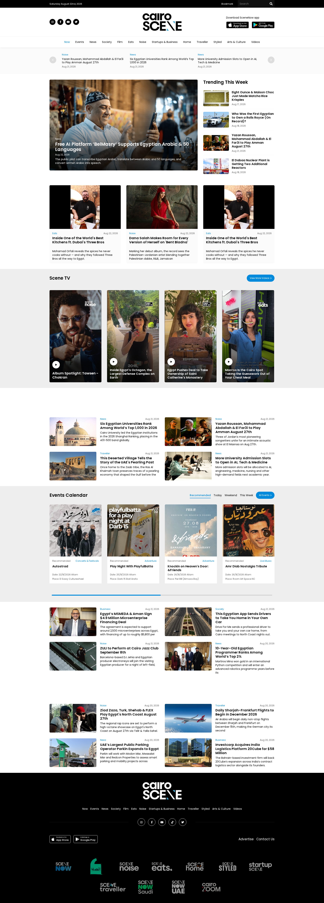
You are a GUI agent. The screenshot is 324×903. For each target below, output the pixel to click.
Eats (131, 42)
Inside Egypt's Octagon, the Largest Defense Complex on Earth (132, 373)
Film (120, 42)
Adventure (150, 560)
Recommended (200, 495)
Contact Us (265, 839)
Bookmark (227, 3)
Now (67, 42)
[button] (271, 60)
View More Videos (259, 278)
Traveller (202, 42)
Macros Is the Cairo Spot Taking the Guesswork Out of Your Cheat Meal (247, 373)
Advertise (246, 839)
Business (203, 54)
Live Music (266, 560)
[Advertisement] (162, 402)
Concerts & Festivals (87, 560)
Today (218, 495)
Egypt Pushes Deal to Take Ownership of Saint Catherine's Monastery (187, 373)
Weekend (231, 495)
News (93, 42)
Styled (218, 42)
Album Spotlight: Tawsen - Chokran (75, 375)
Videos (255, 42)
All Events (264, 495)
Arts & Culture (236, 42)
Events (79, 42)
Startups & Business (165, 42)
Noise (142, 42)
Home (187, 42)
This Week (246, 495)
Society (107, 42)
